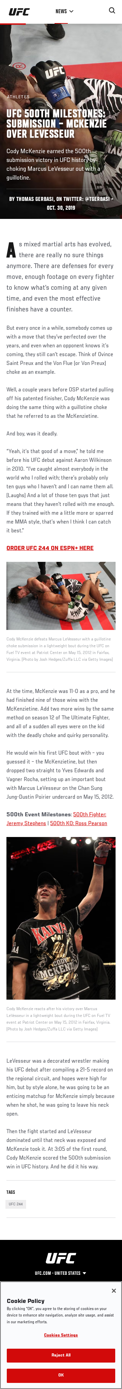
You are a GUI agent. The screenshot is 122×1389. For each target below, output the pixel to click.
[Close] (113, 1290)
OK (61, 1375)
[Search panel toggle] (112, 10)
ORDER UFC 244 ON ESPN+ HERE (50, 549)
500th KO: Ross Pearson (78, 824)
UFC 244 (16, 1204)
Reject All (61, 1355)
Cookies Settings (61, 1335)
